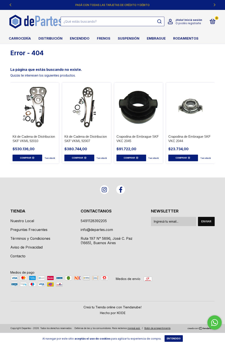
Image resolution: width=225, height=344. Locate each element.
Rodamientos (185, 38)
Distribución (50, 38)
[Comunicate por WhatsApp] (214, 322)
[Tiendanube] (201, 329)
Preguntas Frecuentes (28, 229)
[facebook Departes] (120, 189)
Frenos (103, 38)
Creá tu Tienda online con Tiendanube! (112, 307)
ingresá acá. (133, 328)
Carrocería (20, 38)
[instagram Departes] (104, 189)
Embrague (156, 38)
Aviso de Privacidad (26, 247)
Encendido (79, 38)
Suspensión (128, 38)
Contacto (17, 256)
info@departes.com (97, 229)
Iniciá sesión (193, 20)
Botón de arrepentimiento (157, 328)
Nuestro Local (22, 221)
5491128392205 (94, 221)
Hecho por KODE (112, 313)
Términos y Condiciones (30, 238)
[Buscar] (159, 22)
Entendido (174, 338)
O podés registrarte (188, 23)
